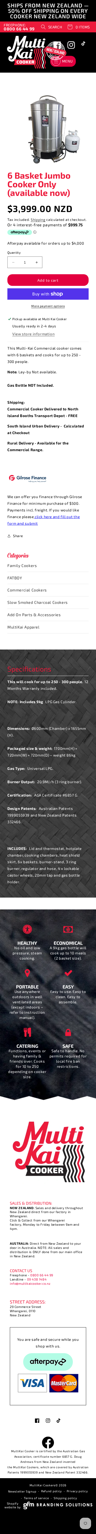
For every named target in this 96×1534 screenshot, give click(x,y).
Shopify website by (12, 1505)
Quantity (14, 252)
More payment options (48, 306)
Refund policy (51, 1491)
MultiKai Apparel (23, 627)
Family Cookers (22, 565)
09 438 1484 (37, 1279)
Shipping (38, 219)
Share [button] (18, 536)
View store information (33, 334)
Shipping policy (65, 1498)
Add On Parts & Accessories (34, 614)
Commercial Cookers (27, 590)
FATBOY (14, 577)
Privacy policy (77, 1491)
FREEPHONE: (19, 27)
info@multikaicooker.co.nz (30, 1283)
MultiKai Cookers (42, 1485)
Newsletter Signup (22, 1491)
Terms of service (36, 1498)
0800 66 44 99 (41, 1275)
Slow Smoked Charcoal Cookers (37, 602)
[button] (51, 26)
